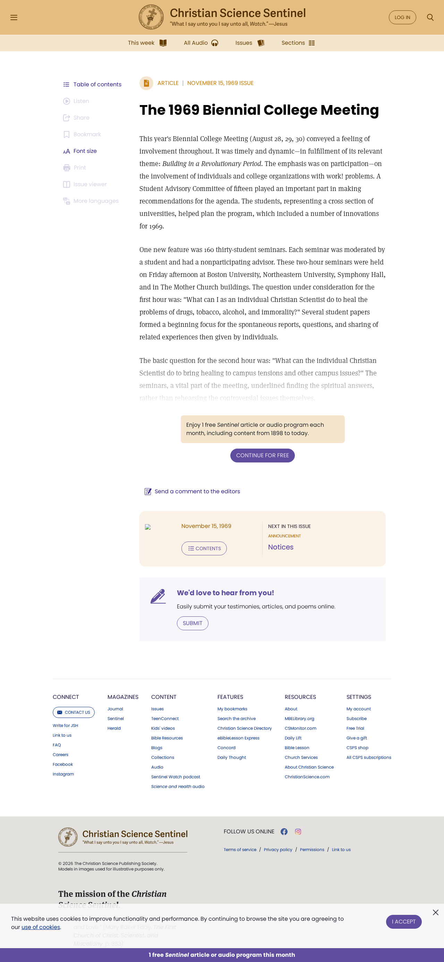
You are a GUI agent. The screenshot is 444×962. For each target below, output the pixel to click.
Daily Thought (231, 757)
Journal (115, 709)
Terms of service (240, 849)
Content (164, 697)
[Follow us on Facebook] (284, 831)
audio (178, 787)
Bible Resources (167, 738)
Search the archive (236, 719)
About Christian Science (309, 767)
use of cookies (41, 927)
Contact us (77, 712)
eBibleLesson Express (238, 738)
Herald (114, 728)
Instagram (63, 774)
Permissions (312, 849)
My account (359, 709)
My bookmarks (232, 709)
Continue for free (262, 455)
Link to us (62, 735)
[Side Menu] (14, 17)
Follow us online (249, 831)
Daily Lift (293, 738)
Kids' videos (163, 728)
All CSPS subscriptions (369, 757)
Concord (226, 748)
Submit (193, 623)
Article (168, 83)
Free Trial (355, 728)
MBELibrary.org (299, 719)
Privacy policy (278, 849)
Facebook (63, 764)
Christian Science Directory (244, 728)
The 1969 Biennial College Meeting (259, 110)
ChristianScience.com (307, 777)
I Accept (404, 922)
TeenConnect (165, 719)
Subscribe (357, 719)
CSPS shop (357, 748)
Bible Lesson (297, 748)
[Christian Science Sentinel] (222, 17)
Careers (60, 755)
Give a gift (357, 738)
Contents (208, 548)
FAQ (57, 745)
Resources (300, 697)
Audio (157, 767)
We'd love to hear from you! (225, 593)
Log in (402, 17)
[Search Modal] (430, 17)
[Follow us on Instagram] (298, 831)
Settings (359, 697)
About (291, 709)
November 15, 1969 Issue (220, 83)
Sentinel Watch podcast (175, 777)
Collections (162, 757)
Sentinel (116, 719)
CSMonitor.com (300, 728)
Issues (157, 709)
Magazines (123, 697)
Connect (66, 697)
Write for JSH (65, 725)
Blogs (156, 748)
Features (230, 697)
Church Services (301, 757)
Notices (280, 547)
